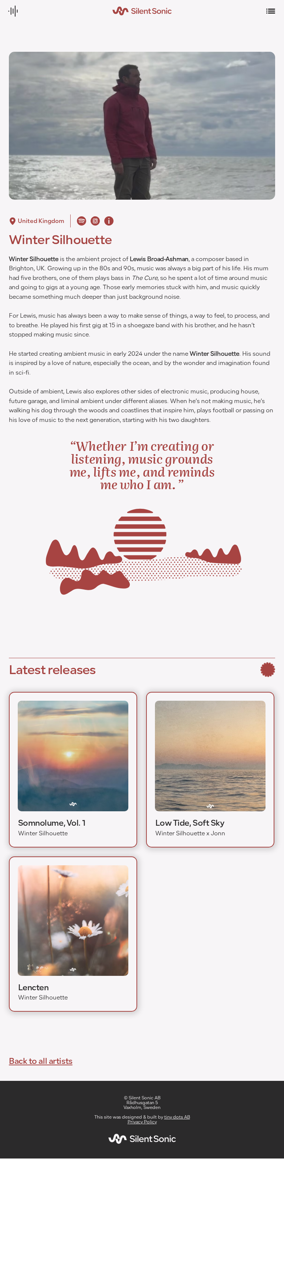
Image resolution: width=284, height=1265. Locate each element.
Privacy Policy (142, 1122)
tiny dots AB (177, 1118)
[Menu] (271, 11)
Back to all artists (40, 1061)
